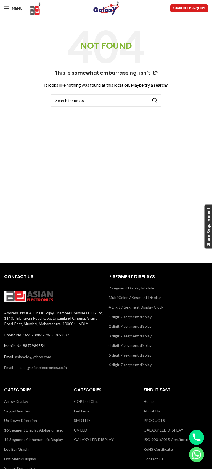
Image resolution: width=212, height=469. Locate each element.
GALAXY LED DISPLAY (94, 439)
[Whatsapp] (196, 454)
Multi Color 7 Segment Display (135, 297)
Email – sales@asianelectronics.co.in (35, 367)
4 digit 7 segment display (130, 345)
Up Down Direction (20, 420)
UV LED (80, 430)
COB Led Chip (86, 401)
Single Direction (17, 411)
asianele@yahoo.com (33, 356)
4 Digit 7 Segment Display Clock (136, 307)
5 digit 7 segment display (130, 355)
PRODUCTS (154, 420)
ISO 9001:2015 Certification (168, 439)
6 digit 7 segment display (130, 364)
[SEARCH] (155, 100)
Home (149, 401)
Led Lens (81, 411)
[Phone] (196, 437)
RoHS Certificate (158, 449)
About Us (152, 411)
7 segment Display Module (131, 288)
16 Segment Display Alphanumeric (33, 430)
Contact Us (153, 459)
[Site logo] (35, 8)
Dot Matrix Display (20, 459)
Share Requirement (208, 226)
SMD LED (82, 420)
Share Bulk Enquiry (189, 8)
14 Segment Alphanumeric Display (33, 439)
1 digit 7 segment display (130, 316)
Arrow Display (16, 401)
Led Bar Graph (16, 449)
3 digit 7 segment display (130, 336)
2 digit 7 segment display (130, 326)
